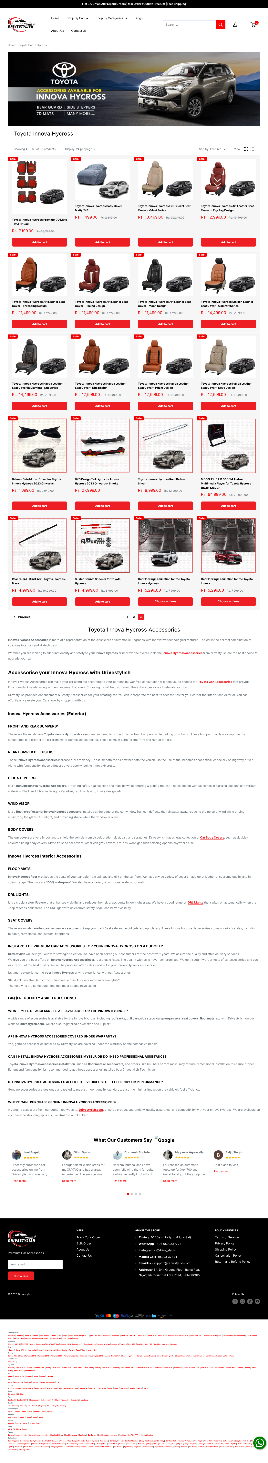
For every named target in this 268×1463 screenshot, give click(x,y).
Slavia (49, 1406)
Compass (11, 1394)
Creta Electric (39, 1368)
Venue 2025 (21, 1368)
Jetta (30, 1411)
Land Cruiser (199, 1356)
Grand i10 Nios (189, 1368)
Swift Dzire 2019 (210, 1335)
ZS (58, 1382)
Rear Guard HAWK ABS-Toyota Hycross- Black (39, 581)
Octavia (23, 1406)
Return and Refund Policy (232, 1261)
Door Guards (239, 1447)
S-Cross (98, 1335)
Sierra (17, 1350)
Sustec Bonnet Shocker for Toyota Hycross (97, 581)
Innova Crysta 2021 (112, 1356)
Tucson (240, 1368)
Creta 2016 (56, 1368)
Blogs (139, 18)
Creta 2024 (88, 1368)
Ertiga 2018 (73, 1335)
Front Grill (207, 1441)
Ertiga (65, 1335)
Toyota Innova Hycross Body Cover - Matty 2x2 (99, 208)
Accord (11, 1388)
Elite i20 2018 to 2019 (163, 1368)
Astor (10, 1382)
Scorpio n (115, 1344)
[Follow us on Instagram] (242, 1301)
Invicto (28, 1338)
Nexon (89, 1350)
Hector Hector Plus (47, 1382)
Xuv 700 (148, 1344)
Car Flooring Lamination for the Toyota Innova (227, 581)
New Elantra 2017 (128, 1368)
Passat (37, 1411)
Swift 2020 (152, 1335)
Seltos (10, 1376)
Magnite (11, 1423)
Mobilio (132, 1388)
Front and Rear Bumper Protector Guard (75, 1441)
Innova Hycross (128, 1356)
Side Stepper (13, 1441)
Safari (40, 1350)
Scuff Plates (29, 1447)
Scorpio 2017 (77, 1344)
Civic (110, 1388)
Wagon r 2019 (55, 1338)
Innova (83, 1356)
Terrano (32, 1423)
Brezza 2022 (19, 1338)
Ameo (24, 1411)
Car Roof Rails (171, 1441)
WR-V (139, 1388)
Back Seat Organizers (75, 1444)
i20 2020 (205, 1368)
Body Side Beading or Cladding (152, 1441)
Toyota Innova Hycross (33, 45)
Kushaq (63, 1406)
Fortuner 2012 (30, 1356)
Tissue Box (131, 1444)
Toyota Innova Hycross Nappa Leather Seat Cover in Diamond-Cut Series (37, 385)
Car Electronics (71, 1435)
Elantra (116, 1368)
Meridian (20, 1394)
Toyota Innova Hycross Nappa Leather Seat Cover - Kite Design (100, 385)
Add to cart (39, 242)
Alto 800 (11, 1335)
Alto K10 (28, 1335)
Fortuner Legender (71, 1356)
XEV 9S (25, 1344)
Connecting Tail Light (170, 1444)
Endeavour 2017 (47, 1400)
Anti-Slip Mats (24, 1450)
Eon (212, 1368)
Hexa (59, 1350)
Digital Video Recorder (163, 1447)
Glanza (139, 1356)
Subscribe (21, 1276)
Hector (35, 1382)
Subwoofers (148, 1447)
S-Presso (106, 1335)
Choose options (165, 601)
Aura (48, 1368)
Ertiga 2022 (83, 1335)
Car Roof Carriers (131, 1441)
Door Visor (104, 1441)
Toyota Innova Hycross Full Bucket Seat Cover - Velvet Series (164, 208)
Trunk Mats (112, 1444)
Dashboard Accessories (107, 1435)
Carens (29, 1376)
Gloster (28, 1382)
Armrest (122, 1444)
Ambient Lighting (144, 1444)
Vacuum (184, 1447)
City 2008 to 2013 (71, 1388)
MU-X (10, 1429)
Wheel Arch (228, 1441)
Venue (97, 1368)
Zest (95, 1350)
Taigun (17, 1411)
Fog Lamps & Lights (188, 1444)
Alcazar (11, 1368)
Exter (29, 1368)
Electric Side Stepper (50, 1441)
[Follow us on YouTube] (257, 1301)
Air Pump (192, 1447)
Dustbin (201, 1447)
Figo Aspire (65, 1400)
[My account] (235, 25)
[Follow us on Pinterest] (250, 1301)
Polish (176, 1447)
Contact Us (79, 31)
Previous (24, 616)
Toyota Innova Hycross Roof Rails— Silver (161, 481)
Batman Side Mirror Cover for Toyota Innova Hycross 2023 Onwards (36, 481)
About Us (57, 31)
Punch (71, 1350)
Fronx (75, 1338)
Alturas (11, 1344)
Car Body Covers (116, 1441)
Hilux (21, 1356)
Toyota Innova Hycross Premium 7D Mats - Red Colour (39, 222)
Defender (11, 1362)
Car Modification (146, 1435)
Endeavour (34, 1400)
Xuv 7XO (157, 1344)
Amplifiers (137, 1447)
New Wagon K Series (40, 1338)
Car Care (82, 1435)
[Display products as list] (252, 149)
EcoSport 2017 (22, 1400)
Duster (21, 1417)
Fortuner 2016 (43, 1356)
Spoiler (95, 1441)
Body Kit (238, 1441)
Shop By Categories (109, 18)
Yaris (232, 1356)
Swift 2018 (142, 1335)
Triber (28, 1417)
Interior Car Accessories (38, 1435)
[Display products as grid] (246, 149)
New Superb (32, 1406)
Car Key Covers (226, 1447)
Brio (60, 1388)
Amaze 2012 (28, 1388)
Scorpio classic (90, 1344)
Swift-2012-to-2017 (129, 1335)
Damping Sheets (57, 1447)
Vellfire (225, 1356)
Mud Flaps (198, 1441)
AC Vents (18, 1447)
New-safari (32, 1350)
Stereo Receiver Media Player (100, 1447)
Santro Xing (230, 1368)
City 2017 (93, 1388)
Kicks (39, 1423)
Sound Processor (42, 1447)
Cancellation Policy (228, 1255)
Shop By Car (75, 18)
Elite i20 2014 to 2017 (145, 1368)
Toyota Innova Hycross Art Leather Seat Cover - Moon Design (164, 304)
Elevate (18, 1388)
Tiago (78, 1350)
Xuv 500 (140, 1344)
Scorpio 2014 (65, 1344)
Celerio (53, 1335)
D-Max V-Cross (20, 1429)
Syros (36, 1376)
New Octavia (13, 1406)
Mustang (84, 1400)
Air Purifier (118, 1447)
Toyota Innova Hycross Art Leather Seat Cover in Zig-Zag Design (227, 208)
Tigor (83, 1350)
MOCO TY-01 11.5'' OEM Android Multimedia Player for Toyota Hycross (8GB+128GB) (226, 483)
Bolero (32, 1344)
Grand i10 (178, 1368)
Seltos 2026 (19, 1376)
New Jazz (124, 1388)
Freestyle (75, 1400)
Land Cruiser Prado (213, 1356)
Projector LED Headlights (226, 1444)
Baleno (35, 1335)
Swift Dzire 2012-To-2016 (178, 1335)
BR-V (146, 1388)
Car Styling (92, 1435)
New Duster (12, 1417)
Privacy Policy (224, 1243)
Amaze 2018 (52, 1388)
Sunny (18, 1423)
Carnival (50, 1376)
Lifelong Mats (101, 1444)
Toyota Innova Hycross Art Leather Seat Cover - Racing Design (101, 304)
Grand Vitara (228, 1335)
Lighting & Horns (56, 1435)
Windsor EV (18, 1382)
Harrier (64, 1350)
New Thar (50, 1344)
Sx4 (219, 1335)
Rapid (55, 1406)
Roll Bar (246, 1441)
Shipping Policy (226, 1249)
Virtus (10, 1411)
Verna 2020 (18, 1371)
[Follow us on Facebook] (235, 1301)
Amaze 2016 (40, 1388)
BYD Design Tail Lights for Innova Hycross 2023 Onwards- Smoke (97, 481)
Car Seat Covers (58, 1444)
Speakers (128, 1447)
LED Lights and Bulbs (206, 1444)
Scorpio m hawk (104, 1344)
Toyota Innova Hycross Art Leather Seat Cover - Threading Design (38, 304)
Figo (57, 1400)
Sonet (42, 1376)
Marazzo (173, 1344)
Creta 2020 (77, 1368)
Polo (43, 1411)
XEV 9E (18, 1344)
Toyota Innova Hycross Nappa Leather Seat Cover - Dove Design (226, 385)
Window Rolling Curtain (41, 1444)
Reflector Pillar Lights (246, 1444)
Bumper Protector (185, 1441)
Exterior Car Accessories (17, 1435)
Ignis (92, 1335)
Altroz (24, 1350)
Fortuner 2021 (56, 1356)
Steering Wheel (24, 1444)
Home (55, 18)
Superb (42, 1406)
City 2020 (102, 1388)
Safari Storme (50, 1350)
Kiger (35, 1417)
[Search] (220, 24)
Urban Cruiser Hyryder (165, 1356)
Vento (49, 1411)
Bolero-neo (40, 1344)
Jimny (69, 1338)
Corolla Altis (12, 1356)
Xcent (247, 1368)
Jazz (116, 1388)
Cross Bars (217, 1441)
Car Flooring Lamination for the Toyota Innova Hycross (164, 581)
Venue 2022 (106, 1368)
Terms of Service (227, 1237)
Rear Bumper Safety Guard (30, 1441)
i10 (198, 1368)
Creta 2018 (66, 1368)
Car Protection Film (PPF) (129, 1435)
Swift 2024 (162, 1335)
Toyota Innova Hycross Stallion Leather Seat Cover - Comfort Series (227, 304)
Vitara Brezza (239, 1335)
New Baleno (44, 1335)
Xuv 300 (131, 1344)
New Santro (219, 1368)
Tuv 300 (123, 1344)
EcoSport (11, 1400)
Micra (25, 1423)
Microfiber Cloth (212, 1447)
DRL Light (156, 1444)
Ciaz (59, 1335)
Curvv (11, 1350)
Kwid (41, 1417)
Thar (57, 1344)
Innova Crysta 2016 (95, 1356)
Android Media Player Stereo (77, 1447)
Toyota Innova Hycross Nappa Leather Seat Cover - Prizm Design (163, 385)
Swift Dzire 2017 (196, 1335)
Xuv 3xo (165, 1344)
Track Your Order (88, 1237)
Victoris (20, 1335)
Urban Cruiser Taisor (184, 1356)
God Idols (13, 1450)
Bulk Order (84, 1243)
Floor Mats (90, 1444)
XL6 (64, 1338)
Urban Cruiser (149, 1356)
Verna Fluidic (30, 1371)
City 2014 (83, 1388)
